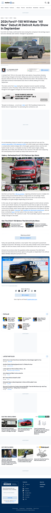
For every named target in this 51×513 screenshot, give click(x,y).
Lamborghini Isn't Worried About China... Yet (14, 369)
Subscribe (10, 497)
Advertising (42, 484)
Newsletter (35, 7)
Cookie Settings (29, 508)
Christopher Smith (13, 69)
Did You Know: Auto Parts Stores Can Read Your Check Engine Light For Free (22, 360)
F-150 (10, 17)
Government (10, 365)
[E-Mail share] (35, 291)
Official (9, 383)
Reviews (7, 7)
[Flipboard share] (25, 291)
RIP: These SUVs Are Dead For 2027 (12, 377)
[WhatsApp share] (32, 291)
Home (2, 17)
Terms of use (36, 508)
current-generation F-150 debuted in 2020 (14, 144)
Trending (9, 389)
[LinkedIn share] (22, 291)
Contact (42, 486)
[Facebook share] (16, 291)
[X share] (19, 291)
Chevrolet (17, 210)
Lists (8, 379)
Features (12, 7)
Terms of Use (11, 501)
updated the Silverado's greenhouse (33, 210)
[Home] (10, 3)
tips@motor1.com (32, 299)
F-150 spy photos (19, 194)
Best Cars (42, 7)
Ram (13, 212)
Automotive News (13, 285)
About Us (42, 482)
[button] (3, 188)
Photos (23, 7)
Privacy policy (15, 508)
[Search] (45, 3)
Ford (7, 17)
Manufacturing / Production (13, 370)
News (2, 7)
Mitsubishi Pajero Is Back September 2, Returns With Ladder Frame (20, 382)
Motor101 (10, 361)
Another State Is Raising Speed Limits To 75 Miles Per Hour (17, 364)
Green (8, 374)
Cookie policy (22, 508)
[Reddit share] (28, 291)
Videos (18, 7)
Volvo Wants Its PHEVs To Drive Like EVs (13, 373)
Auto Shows (29, 7)
